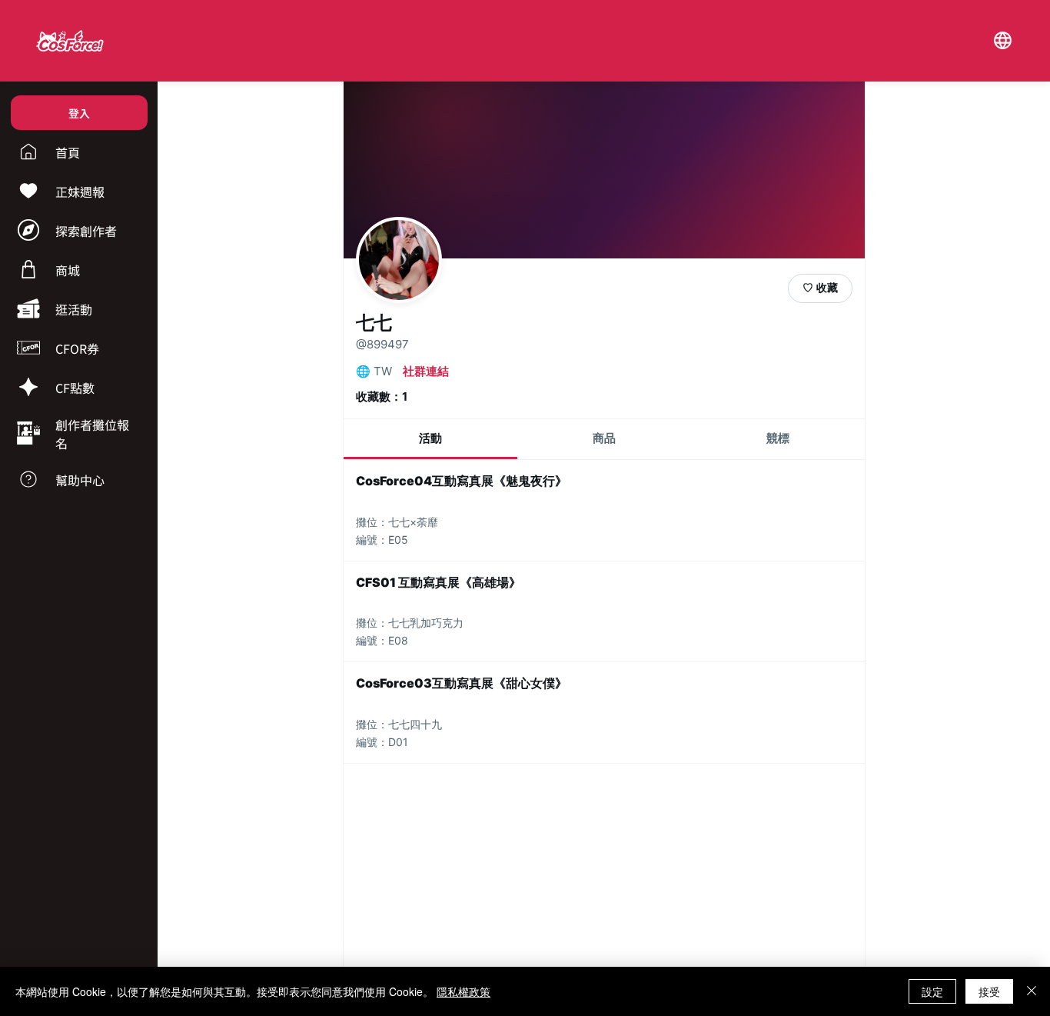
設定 (932, 991)
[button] (1002, 41)
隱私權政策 (463, 991)
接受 (989, 991)
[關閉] (1031, 991)
